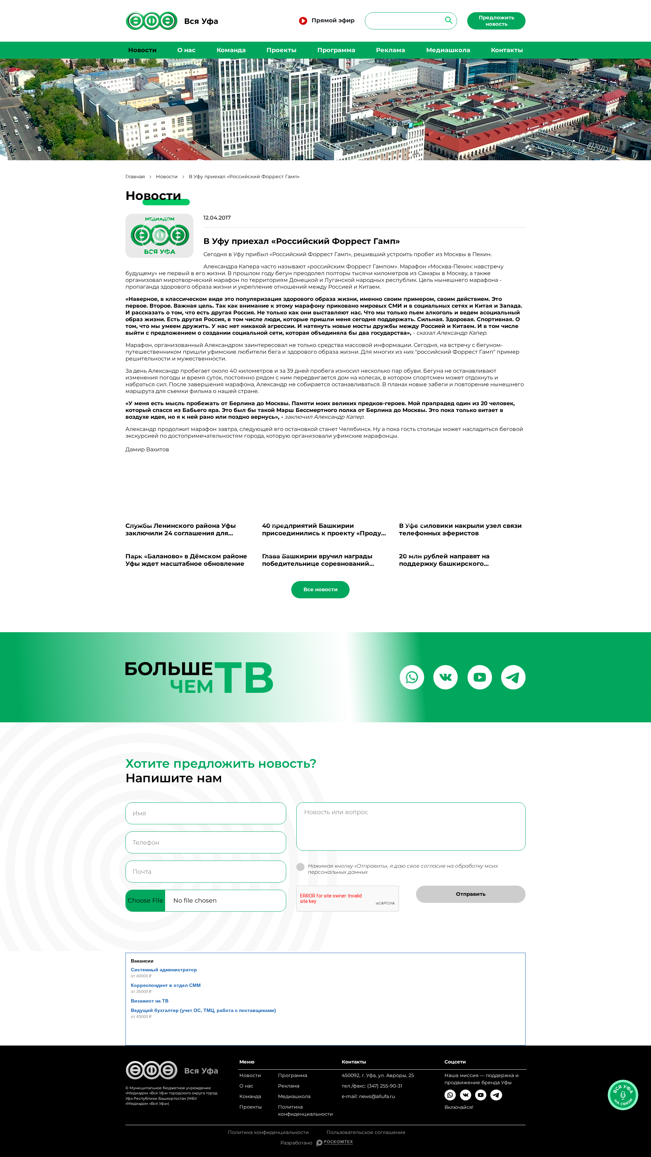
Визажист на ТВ (150, 1001)
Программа (336, 50)
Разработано (298, 1143)
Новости (142, 50)
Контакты (507, 50)
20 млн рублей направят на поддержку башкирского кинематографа (444, 564)
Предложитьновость (496, 20)
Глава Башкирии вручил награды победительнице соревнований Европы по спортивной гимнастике (321, 564)
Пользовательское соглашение (366, 1132)
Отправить (471, 894)
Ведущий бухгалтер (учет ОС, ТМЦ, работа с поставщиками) (203, 1010)
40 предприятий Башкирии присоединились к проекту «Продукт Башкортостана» (325, 533)
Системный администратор (164, 969)
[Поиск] (446, 19)
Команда (231, 50)
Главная (135, 177)
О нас (186, 50)
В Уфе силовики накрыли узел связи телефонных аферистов (460, 529)
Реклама (390, 50)
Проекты (281, 50)
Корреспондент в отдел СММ (166, 985)
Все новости (320, 589)
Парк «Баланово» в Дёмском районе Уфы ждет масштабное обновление (186, 560)
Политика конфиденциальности (305, 1110)
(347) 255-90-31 (384, 1086)
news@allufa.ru (377, 1096)
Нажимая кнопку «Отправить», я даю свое (403, 869)
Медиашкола (448, 50)
